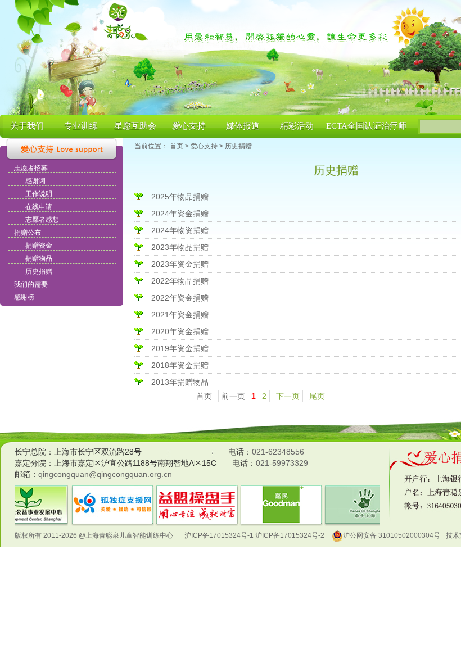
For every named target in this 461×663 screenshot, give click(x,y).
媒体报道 (243, 125)
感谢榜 (24, 297)
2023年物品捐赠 (180, 247)
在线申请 (38, 207)
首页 (176, 146)
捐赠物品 (38, 258)
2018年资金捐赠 (180, 365)
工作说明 (38, 194)
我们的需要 (31, 284)
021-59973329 (282, 462)
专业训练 (81, 125)
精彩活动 (297, 125)
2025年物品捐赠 (180, 196)
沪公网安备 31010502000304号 (391, 535)
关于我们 (27, 125)
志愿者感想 (42, 220)
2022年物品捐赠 (180, 280)
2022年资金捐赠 (180, 297)
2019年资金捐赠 (180, 348)
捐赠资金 (38, 245)
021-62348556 (278, 451)
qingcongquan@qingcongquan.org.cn (105, 474)
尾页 (317, 396)
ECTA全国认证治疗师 (366, 125)
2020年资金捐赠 (180, 331)
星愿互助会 (135, 125)
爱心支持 (189, 125)
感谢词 (35, 181)
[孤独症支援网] (112, 492)
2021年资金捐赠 (180, 314)
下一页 (288, 396)
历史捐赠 (38, 271)
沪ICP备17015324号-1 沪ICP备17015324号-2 (254, 535)
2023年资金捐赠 (180, 264)
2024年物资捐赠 (180, 230)
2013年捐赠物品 (180, 382)
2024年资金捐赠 (180, 213)
